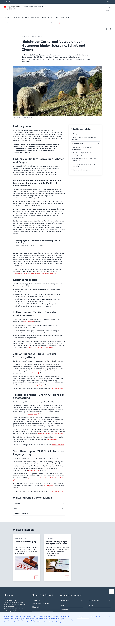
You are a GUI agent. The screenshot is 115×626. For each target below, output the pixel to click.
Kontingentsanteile (77, 143)
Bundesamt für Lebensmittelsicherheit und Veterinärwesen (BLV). (35, 273)
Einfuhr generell (76, 134)
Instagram (37, 604)
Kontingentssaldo (58, 388)
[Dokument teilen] (110, 29)
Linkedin (37, 607)
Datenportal (65, 600)
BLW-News (64, 610)
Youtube (47, 604)
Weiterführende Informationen (81, 170)
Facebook (37, 600)
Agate (63, 605)
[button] (8, 17)
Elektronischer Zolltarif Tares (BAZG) (41, 347)
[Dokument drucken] (106, 29)
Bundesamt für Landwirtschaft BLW (35, 7)
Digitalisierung (94, 600)
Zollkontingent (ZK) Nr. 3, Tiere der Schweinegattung (82, 154)
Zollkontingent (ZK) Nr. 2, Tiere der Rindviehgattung (82, 148)
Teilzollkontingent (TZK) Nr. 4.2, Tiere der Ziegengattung (84, 165)
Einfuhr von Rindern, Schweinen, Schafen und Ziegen (84, 138)
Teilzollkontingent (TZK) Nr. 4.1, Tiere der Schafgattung (84, 159)
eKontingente (27, 322)
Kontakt (91, 605)
